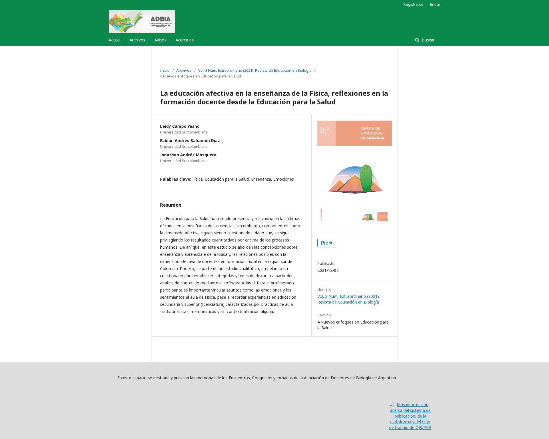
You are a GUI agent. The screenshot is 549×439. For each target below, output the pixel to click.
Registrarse (413, 4)
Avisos (160, 40)
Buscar (428, 40)
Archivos (137, 40)
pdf (328, 243)
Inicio (165, 70)
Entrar (435, 4)
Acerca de (185, 40)
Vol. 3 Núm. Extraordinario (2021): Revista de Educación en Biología (254, 70)
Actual (114, 40)
